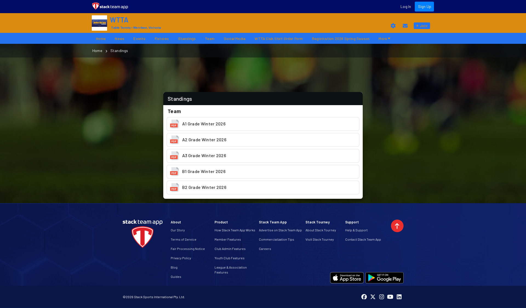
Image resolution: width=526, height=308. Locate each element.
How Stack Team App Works (235, 230)
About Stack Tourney (320, 230)
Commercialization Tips (276, 239)
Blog (174, 267)
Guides (176, 276)
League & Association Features (231, 269)
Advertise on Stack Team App (280, 230)
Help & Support (356, 230)
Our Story (178, 230)
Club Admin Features (230, 249)
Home (97, 50)
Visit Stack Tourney (319, 239)
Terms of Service (183, 239)
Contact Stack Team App (363, 239)
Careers (265, 249)
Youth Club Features (230, 258)
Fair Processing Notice (188, 249)
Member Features (228, 239)
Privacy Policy (181, 258)
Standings (119, 50)
